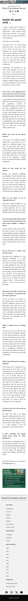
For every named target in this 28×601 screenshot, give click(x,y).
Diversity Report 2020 (11, 583)
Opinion (8, 515)
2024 (7, 551)
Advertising (9, 534)
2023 (7, 554)
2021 (7, 560)
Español (8, 521)
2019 (7, 566)
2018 (7, 570)
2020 (7, 563)
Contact (8, 541)
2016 (7, 576)
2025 (7, 548)
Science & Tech (10, 527)
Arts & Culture (10, 524)
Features (8, 518)
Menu (14, 14)
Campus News (9, 508)
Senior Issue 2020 (10, 586)
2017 (7, 573)
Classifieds (9, 537)
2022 (7, 557)
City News (9, 511)
